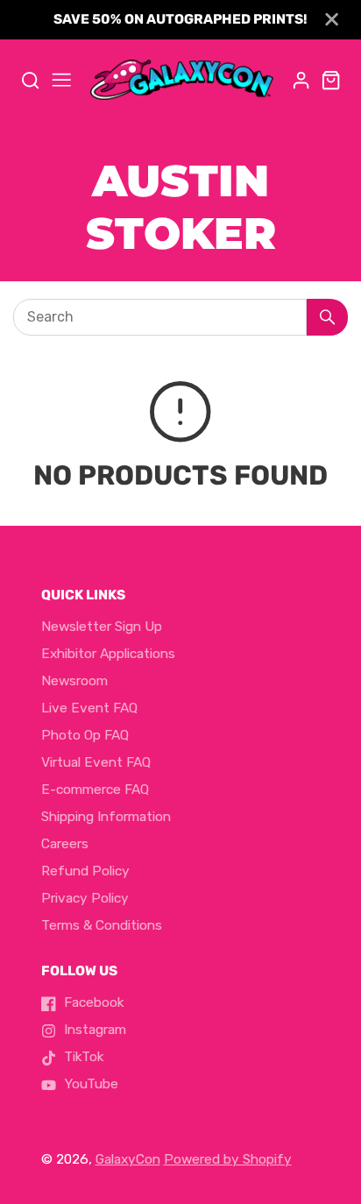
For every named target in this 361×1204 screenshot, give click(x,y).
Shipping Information (106, 817)
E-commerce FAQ (95, 789)
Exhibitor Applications (108, 654)
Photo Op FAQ (85, 735)
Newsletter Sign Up (101, 626)
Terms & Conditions (101, 925)
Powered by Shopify (228, 1159)
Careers (64, 844)
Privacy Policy (85, 898)
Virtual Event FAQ (96, 762)
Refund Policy (85, 871)
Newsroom (74, 681)
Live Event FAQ (89, 708)
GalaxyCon (128, 1159)
